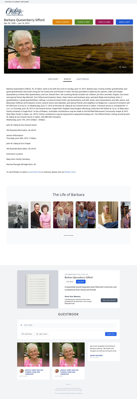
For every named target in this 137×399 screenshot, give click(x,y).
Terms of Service (74, 390)
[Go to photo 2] (27, 364)
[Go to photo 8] (70, 364)
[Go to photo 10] (37, 364)
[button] (33, 354)
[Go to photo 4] (30, 364)
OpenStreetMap (70, 393)
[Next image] (47, 354)
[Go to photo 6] (32, 364)
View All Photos (68, 235)
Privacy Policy (63, 390)
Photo (67, 79)
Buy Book (81, 282)
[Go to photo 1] (26, 364)
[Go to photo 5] (31, 364)
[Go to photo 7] (33, 364)
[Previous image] (19, 354)
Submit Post (111, 334)
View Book (69, 282)
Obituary (53, 79)
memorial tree (35, 172)
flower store (70, 172)
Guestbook (83, 79)
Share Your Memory (109, 300)
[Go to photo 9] (36, 364)
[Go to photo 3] (64, 364)
